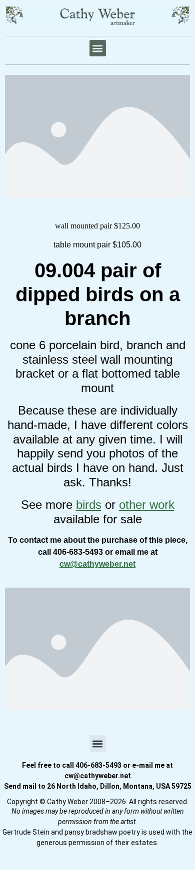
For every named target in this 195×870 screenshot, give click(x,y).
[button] (98, 48)
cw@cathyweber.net (98, 564)
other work (146, 504)
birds (89, 504)
